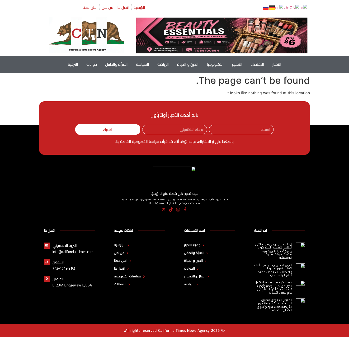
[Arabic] (303, 7)
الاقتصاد (257, 64)
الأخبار (276, 64)
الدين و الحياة (187, 64)
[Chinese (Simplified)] (292, 7)
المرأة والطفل (116, 64)
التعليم (237, 64)
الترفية (73, 64)
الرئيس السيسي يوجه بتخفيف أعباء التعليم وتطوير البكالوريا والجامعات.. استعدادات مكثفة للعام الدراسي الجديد (273, 270)
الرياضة (163, 64)
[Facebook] (185, 209)
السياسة (142, 64)
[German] (272, 7)
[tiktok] (171, 209)
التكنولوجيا (215, 64)
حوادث (91, 64)
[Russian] (266, 7)
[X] (164, 209)
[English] (279, 7)
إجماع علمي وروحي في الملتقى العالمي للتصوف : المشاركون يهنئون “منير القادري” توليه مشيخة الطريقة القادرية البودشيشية (273, 251)
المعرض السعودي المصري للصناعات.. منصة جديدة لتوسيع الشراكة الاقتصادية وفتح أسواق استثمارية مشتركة (274, 305)
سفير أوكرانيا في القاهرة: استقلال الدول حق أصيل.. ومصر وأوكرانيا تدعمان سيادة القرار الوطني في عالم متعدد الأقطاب (273, 287)
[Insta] (178, 209)
